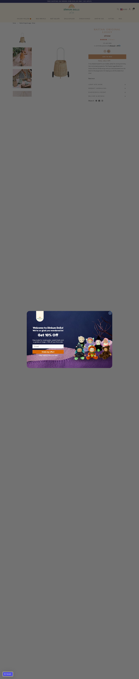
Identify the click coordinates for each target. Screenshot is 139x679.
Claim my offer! (48, 352)
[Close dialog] (110, 313)
